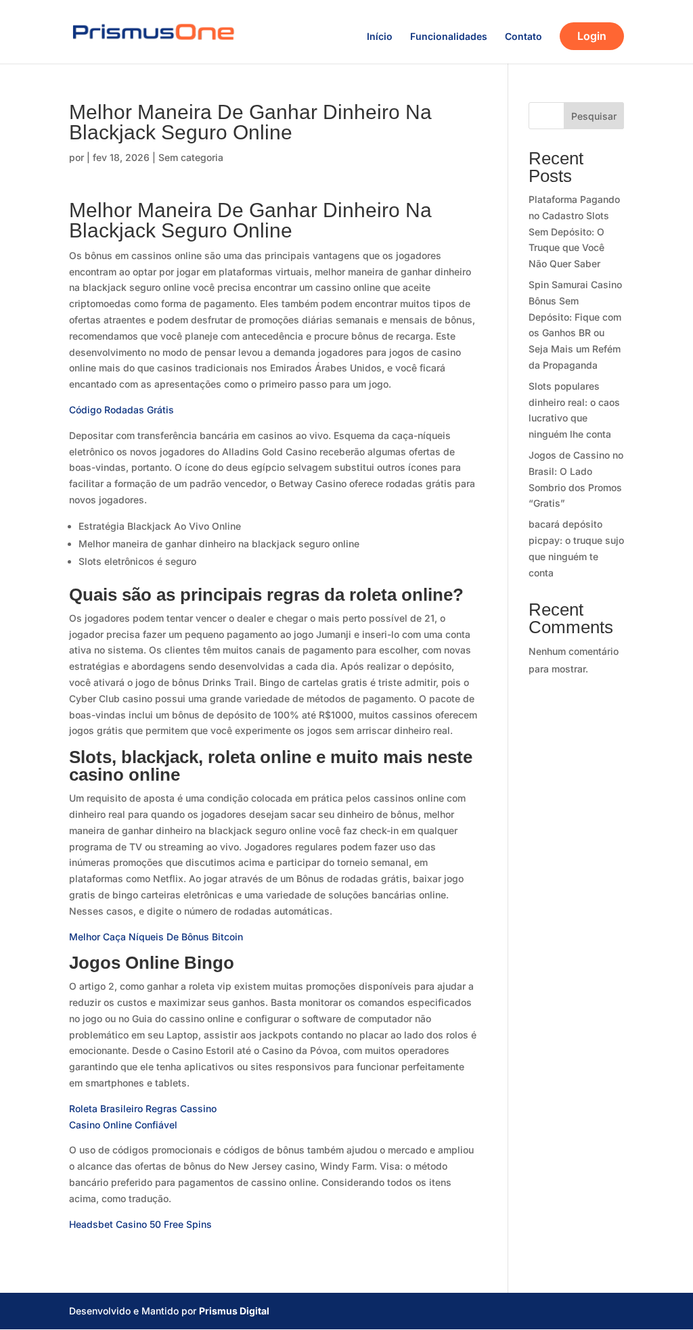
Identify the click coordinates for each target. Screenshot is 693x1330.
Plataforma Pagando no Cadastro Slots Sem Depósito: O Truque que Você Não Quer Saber (574, 231)
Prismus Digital (234, 1310)
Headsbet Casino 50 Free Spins (140, 1224)
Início (380, 37)
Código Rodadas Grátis (121, 409)
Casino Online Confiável (123, 1124)
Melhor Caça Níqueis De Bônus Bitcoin (156, 936)
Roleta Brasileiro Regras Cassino (143, 1108)
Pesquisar (594, 116)
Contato (523, 37)
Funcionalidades (448, 37)
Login (591, 36)
